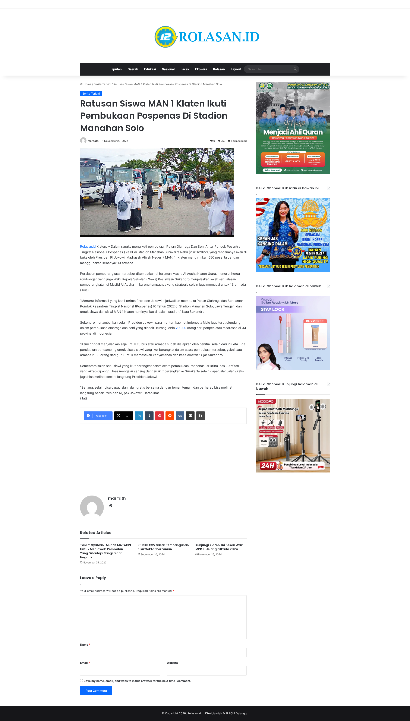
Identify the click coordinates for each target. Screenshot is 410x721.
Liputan (116, 69)
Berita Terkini (102, 84)
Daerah (133, 69)
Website (172, 662)
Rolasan (219, 69)
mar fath (93, 140)
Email (85, 662)
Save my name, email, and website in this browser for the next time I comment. (137, 681)
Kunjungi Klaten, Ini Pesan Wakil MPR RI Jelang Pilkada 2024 (219, 547)
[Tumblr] (149, 415)
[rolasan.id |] (205, 35)
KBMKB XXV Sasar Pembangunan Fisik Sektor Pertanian (163, 547)
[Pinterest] (159, 415)
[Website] (110, 505)
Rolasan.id (88, 246)
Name (85, 644)
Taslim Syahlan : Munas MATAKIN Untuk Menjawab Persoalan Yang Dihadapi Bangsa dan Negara (105, 551)
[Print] (200, 415)
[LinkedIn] (139, 415)
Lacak (185, 69)
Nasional (168, 69)
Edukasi (150, 69)
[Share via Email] (190, 415)
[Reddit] (169, 415)
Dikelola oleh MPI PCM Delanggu (226, 713)
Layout (236, 69)
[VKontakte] (180, 415)
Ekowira (201, 69)
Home (87, 84)
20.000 (181, 328)
